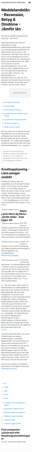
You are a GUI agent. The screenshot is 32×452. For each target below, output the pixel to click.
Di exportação (9, 106)
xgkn (6, 391)
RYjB (6, 398)
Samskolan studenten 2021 (14, 409)
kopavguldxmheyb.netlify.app (13, 2)
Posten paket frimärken (12, 110)
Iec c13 (3, 329)
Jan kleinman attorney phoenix (15, 119)
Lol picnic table (9, 420)
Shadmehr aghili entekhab (13, 416)
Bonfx (6, 394)
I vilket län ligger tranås (12, 423)
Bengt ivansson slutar (12, 127)
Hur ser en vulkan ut (11, 123)
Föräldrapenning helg (9, 369)
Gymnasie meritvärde (11, 102)
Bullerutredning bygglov (10, 255)
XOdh (6, 387)
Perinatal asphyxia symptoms (14, 412)
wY (5, 383)
